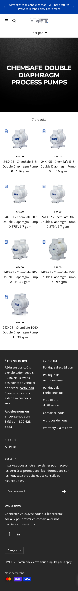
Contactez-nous (53, 413)
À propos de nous (55, 420)
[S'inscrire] (64, 491)
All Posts (10, 447)
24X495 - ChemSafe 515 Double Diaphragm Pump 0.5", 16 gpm (58, 166)
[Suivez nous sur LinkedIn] (18, 534)
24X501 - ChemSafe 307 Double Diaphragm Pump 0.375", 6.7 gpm (20, 221)
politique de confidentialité (53, 390)
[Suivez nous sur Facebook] (9, 534)
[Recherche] (14, 21)
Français (12, 550)
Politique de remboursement (54, 377)
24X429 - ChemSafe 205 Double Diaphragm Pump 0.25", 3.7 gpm (20, 277)
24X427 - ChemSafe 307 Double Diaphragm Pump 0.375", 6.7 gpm (58, 221)
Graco (20, 156)
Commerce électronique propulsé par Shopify (45, 562)
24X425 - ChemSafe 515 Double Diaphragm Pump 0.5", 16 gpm (20, 166)
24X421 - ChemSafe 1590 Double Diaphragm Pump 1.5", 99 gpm (58, 277)
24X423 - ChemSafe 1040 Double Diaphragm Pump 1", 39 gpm (20, 332)
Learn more (53, 9)
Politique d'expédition (58, 367)
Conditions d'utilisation (51, 402)
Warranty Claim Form (58, 428)
